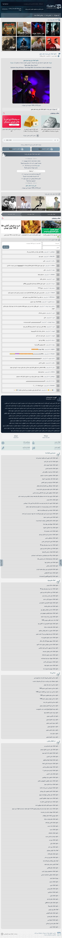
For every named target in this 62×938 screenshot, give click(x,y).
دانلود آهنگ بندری (54, 882)
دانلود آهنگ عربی (54, 885)
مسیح (4, 426)
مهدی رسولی (38, 428)
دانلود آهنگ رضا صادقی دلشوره (50, 528)
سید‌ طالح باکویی (48, 413)
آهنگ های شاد (30, 214)
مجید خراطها (19, 421)
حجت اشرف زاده (45, 408)
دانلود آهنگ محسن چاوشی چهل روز (49, 610)
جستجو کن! (5, 4)
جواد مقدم (14, 406)
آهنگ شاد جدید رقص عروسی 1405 (50, 620)
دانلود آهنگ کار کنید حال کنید (51, 461)
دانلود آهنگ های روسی (52, 889)
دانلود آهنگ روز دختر (53, 847)
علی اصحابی (18, 416)
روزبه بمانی (30, 411)
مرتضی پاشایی (33, 426)
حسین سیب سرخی (37, 408)
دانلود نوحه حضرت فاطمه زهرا (51, 713)
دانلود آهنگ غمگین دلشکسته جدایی (49, 875)
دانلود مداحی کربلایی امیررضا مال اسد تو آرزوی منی (46, 678)
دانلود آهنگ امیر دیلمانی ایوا (51, 562)
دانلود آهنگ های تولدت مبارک (51, 627)
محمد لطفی (11, 423)
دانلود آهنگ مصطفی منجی (51, 538)
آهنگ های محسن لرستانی (52, 923)
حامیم (51, 408)
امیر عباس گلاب (13, 403)
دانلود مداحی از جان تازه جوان (51, 685)
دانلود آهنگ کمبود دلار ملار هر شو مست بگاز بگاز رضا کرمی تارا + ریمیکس (41, 503)
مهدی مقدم (31, 428)
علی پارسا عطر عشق (31, 186)
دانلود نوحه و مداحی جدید (52, 836)
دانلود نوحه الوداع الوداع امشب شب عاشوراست (47, 709)
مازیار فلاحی (38, 421)
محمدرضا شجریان (55, 426)
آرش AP (57, 403)
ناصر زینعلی (44, 431)
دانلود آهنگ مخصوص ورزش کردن (50, 871)
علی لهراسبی (49, 418)
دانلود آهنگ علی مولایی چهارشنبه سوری (48, 795)
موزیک (50, 63)
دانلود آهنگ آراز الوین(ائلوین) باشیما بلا (49, 576)
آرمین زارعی (52, 403)
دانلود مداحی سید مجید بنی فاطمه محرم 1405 (47, 692)
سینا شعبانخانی (20, 413)
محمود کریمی (40, 426)
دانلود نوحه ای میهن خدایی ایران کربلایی (48, 648)
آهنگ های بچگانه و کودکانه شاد (50, 861)
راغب (6, 408)
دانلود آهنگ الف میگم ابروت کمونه (50, 479)
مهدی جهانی (44, 428)
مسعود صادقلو (10, 426)
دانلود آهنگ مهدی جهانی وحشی (50, 767)
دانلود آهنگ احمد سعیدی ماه (51, 531)
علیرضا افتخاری (37, 418)
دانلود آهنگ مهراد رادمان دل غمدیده (49, 812)
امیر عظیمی (7, 403)
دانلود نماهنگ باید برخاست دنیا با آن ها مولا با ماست (45, 681)
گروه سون (44, 421)
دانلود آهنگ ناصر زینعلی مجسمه (50, 651)
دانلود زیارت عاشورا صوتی (52, 720)
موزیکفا (46, 437)
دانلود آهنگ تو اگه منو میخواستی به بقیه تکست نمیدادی (44, 555)
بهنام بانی (23, 406)
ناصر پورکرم (50, 431)
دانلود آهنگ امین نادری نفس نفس (50, 541)
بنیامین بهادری (29, 406)
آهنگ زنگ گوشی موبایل (52, 850)
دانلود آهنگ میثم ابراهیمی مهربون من (49, 613)
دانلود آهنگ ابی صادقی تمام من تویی (49, 548)
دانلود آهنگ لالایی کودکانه (51, 823)
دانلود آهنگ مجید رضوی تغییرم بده (49, 637)
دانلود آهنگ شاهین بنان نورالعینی (50, 777)
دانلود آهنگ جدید (54, 829)
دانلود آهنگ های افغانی (52, 868)
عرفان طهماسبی (32, 416)
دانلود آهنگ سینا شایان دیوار (51, 784)
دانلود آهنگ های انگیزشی (52, 913)
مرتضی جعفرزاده (25, 426)
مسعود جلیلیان (17, 426)
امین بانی (57, 406)
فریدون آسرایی (56, 421)
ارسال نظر (6, 247)
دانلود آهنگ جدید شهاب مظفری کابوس (48, 798)
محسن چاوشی (47, 423)
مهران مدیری (7, 428)
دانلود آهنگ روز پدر (53, 840)
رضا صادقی (41, 411)
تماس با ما (48, 15)
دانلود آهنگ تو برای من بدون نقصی (49, 482)
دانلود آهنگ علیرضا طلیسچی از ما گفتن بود (48, 624)
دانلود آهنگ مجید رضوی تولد (51, 665)
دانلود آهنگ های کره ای (52, 899)
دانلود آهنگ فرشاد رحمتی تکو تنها (50, 552)
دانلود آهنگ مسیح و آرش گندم (51, 662)
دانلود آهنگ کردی (54, 927)
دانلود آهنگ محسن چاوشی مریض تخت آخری (47, 644)
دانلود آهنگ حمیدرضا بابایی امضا (50, 763)
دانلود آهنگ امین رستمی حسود (50, 517)
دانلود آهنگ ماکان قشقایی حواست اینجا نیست (47, 521)
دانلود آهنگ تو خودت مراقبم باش (50, 472)
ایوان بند (43, 406)
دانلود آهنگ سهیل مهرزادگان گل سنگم (49, 641)
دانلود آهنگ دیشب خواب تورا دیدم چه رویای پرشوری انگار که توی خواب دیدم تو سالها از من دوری (35, 809)
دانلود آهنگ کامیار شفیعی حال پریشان (49, 791)
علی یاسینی (43, 418)
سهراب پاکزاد (11, 411)
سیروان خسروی (40, 413)
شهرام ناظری (49, 416)
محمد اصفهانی (25, 423)
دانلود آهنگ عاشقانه (53, 833)
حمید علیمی (16, 408)
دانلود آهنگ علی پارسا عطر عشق (48, 54)
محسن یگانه (32, 423)
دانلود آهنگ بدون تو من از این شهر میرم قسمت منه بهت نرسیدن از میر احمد (40, 514)
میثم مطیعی (56, 431)
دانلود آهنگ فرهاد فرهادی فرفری (50, 760)
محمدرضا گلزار (47, 426)
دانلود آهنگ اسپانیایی (53, 892)
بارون (38, 165)
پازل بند (19, 406)
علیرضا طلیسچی (29, 418)
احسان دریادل (31, 403)
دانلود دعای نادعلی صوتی (52, 730)
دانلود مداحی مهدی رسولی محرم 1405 (49, 699)
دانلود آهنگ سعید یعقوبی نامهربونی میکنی (48, 781)
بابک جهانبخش (37, 406)
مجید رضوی (13, 421)
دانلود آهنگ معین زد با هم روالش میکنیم (48, 631)
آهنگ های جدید (51, 214)
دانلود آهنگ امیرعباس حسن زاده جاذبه (49, 788)
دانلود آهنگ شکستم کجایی (51, 468)
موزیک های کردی (54, 878)
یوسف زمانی (16, 431)
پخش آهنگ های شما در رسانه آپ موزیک (15, 9)
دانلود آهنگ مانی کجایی (52, 756)
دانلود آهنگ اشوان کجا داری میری (50, 753)
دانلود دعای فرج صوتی (52, 727)
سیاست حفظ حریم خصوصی (10, 934)
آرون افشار (47, 403)
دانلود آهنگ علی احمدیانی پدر (51, 746)
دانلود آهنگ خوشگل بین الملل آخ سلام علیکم (47, 486)
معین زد (57, 428)
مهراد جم (13, 428)
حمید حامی (29, 408)
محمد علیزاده (18, 423)
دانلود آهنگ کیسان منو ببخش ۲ (50, 770)
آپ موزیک (53, 6)
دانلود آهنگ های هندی (52, 916)
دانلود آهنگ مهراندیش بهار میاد (50, 524)
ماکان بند (33, 421)
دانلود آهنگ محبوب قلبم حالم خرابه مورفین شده (46, 805)
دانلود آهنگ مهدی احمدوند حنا (50, 669)
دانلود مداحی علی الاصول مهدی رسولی (49, 706)
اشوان (19, 403)
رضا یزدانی (35, 411)
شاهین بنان (13, 413)
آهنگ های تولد (11, 214)
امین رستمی (51, 406)
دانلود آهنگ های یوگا (53, 906)
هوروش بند (27, 431)
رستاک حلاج (56, 411)
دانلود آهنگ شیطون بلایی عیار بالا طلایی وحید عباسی (45, 493)
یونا (11, 431)
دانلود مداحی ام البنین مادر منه (50, 702)
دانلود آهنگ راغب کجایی (52, 774)
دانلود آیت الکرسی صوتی (52, 716)
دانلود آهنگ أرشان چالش (52, 566)
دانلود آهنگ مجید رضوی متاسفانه (50, 655)
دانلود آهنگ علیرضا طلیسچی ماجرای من (48, 603)
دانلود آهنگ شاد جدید (53, 826)
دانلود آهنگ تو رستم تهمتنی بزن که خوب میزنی (47, 634)
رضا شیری (46, 411)
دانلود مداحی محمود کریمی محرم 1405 (48, 688)
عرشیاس (38, 416)
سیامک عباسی (56, 413)
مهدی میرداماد (25, 428)
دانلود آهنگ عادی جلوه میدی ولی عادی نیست (47, 489)
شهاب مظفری (7, 413)
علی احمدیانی (25, 416)
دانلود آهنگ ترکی (54, 843)
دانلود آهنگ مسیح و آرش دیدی (50, 599)
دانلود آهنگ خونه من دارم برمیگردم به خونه (47, 510)
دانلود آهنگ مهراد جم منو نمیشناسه (49, 658)
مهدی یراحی (18, 428)
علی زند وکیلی (12, 416)
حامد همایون (56, 408)
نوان (40, 431)
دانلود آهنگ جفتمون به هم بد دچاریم (49, 475)
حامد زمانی (8, 406)
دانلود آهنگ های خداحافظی (51, 903)
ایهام (47, 406)
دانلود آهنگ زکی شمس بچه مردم (50, 596)
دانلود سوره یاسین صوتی (52, 723)
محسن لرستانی (39, 423)
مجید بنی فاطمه (26, 421)
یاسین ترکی (22, 431)
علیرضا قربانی (22, 418)
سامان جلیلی (17, 411)
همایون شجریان (34, 431)
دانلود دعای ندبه (54, 733)
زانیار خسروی (24, 411)
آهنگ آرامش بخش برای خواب (51, 864)
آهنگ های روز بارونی (53, 909)
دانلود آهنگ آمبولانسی (53, 920)
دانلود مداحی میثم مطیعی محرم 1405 (49, 695)
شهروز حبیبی (43, 416)
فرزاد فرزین (11, 418)
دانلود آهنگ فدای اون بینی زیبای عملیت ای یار (47, 569)
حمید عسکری (23, 408)
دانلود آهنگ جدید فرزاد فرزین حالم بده (49, 802)
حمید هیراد (10, 408)
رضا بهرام (51, 411)
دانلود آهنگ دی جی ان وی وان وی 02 (49, 545)
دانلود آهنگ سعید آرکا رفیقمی (51, 573)
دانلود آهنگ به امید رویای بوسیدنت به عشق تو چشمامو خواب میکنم (42, 507)
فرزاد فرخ (16, 418)
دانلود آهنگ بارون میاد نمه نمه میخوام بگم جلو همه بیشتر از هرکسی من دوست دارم (38, 496)
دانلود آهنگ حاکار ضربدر (52, 500)
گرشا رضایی (49, 421)
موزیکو (16, 437)
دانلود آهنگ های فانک (53, 854)
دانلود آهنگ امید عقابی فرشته (51, 606)
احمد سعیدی (24, 403)
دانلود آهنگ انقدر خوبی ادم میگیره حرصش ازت (47, 458)
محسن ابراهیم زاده (55, 423)
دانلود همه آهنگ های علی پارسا (32, 154)
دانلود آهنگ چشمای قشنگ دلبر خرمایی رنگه (47, 559)
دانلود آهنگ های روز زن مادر (51, 857)
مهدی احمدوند (51, 428)
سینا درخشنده (27, 413)
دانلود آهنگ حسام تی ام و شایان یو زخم (48, 534)
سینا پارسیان (33, 413)
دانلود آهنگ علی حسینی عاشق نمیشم (49, 749)
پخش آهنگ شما (38, 15)
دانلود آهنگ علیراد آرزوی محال (51, 465)
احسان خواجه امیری (39, 403)
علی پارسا (49, 109)
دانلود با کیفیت (44, 149)
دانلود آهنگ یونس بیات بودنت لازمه (49, 617)
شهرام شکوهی (56, 416)
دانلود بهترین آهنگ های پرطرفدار (50, 816)
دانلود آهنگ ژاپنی (54, 896)
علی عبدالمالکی (56, 418)
